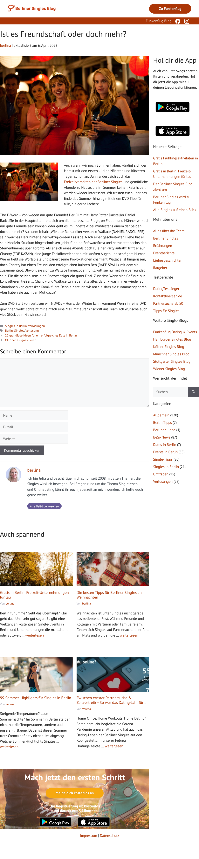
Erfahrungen (162, 245)
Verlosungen (36, 326)
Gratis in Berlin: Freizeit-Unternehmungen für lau (34, 595)
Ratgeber (160, 267)
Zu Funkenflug (170, 8)
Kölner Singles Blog (168, 346)
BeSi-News (161, 437)
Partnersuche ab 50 (168, 303)
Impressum (88, 835)
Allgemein (161, 415)
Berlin (9, 330)
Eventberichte (164, 253)
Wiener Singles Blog (169, 368)
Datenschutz (109, 835)
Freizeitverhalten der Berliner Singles (93, 181)
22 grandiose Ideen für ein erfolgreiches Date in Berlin (41, 335)
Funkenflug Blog (158, 20)
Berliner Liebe (164, 429)
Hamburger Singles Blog (172, 339)
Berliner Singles (165, 238)
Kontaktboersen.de (167, 296)
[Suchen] (193, 392)
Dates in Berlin (164, 444)
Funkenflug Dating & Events (175, 332)
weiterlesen (34, 635)
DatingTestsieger (166, 288)
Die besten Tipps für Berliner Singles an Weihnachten (109, 595)
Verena (10, 704)
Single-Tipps (163, 459)
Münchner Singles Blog (171, 354)
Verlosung (32, 330)
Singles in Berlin (16, 326)
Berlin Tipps (162, 422)
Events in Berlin (165, 452)
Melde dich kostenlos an (75, 793)
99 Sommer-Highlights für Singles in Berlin (35, 697)
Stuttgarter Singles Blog (171, 361)
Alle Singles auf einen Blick (174, 209)
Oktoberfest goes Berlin (20, 340)
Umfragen (160, 474)
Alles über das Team (168, 230)
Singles (19, 330)
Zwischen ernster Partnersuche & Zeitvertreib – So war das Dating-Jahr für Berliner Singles (110, 702)
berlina (34, 470)
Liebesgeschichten (167, 260)
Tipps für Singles (166, 310)
